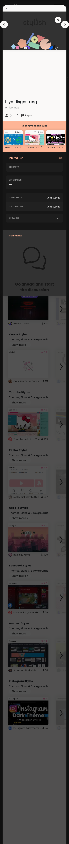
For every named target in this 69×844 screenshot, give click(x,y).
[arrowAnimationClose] (4, 24)
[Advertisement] (13, 422)
